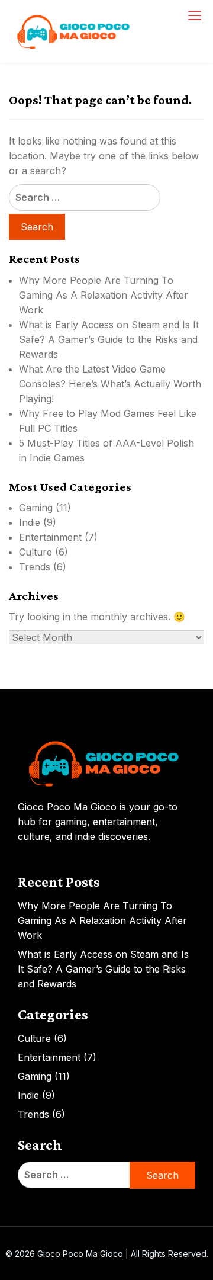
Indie (29, 522)
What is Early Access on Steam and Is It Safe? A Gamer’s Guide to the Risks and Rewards (109, 339)
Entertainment (50, 537)
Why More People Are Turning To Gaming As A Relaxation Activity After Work (103, 295)
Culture (35, 552)
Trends (34, 567)
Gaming (36, 508)
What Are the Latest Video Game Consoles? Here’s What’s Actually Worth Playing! (110, 384)
